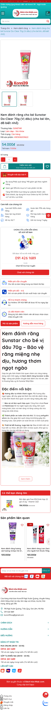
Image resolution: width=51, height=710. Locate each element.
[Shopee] (3, 670)
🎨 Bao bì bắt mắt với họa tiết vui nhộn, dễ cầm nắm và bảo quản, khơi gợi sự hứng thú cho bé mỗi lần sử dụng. (25, 428)
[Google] (43, 576)
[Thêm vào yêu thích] (47, 166)
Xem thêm (25, 479)
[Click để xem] (25, 64)
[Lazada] (8, 670)
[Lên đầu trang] (45, 687)
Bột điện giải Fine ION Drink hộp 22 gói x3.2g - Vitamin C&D (33, 500)
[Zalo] (26, 576)
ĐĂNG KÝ (46, 571)
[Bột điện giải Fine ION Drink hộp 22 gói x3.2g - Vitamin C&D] (9, 504)
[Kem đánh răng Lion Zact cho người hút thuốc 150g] (38, 534)
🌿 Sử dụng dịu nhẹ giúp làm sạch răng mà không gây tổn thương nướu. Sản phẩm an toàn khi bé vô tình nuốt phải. (25, 418)
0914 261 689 (8, 648)
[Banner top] (25, 1)
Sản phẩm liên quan (15, 518)
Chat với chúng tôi (25, 272)
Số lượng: (4, 155)
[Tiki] (14, 670)
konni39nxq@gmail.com (14, 615)
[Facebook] (32, 576)
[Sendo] (20, 670)
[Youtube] (37, 576)
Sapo (31, 684)
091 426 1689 (25, 258)
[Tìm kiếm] (48, 21)
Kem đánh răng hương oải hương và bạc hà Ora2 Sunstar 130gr (12, 549)
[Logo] (25, 13)
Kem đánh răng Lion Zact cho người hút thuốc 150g (38, 549)
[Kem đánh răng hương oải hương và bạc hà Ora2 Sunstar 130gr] (13, 534)
